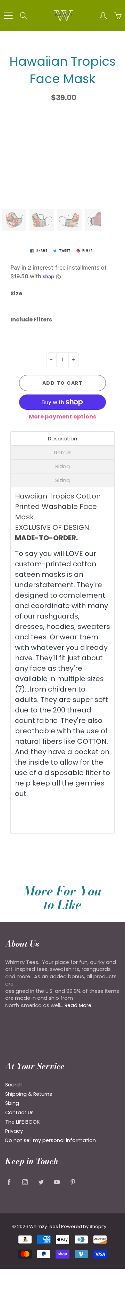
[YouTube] (57, 1182)
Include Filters (31, 320)
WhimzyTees (43, 1226)
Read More (78, 1005)
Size (16, 293)
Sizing (12, 1103)
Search (14, 1084)
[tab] (62, 438)
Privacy (14, 1130)
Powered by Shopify (83, 1226)
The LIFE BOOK (22, 1121)
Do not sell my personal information (50, 1140)
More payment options (62, 417)
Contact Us (19, 1112)
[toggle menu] (8, 15)
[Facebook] (9, 1182)
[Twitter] (41, 1182)
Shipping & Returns (28, 1094)
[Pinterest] (73, 1182)
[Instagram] (25, 1182)
